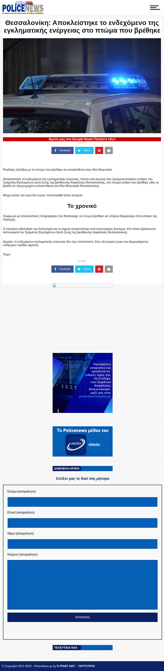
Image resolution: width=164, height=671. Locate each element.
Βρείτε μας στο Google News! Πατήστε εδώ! (82, 139)
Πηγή (6, 254)
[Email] (109, 150)
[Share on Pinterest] (99, 150)
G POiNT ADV (66, 666)
